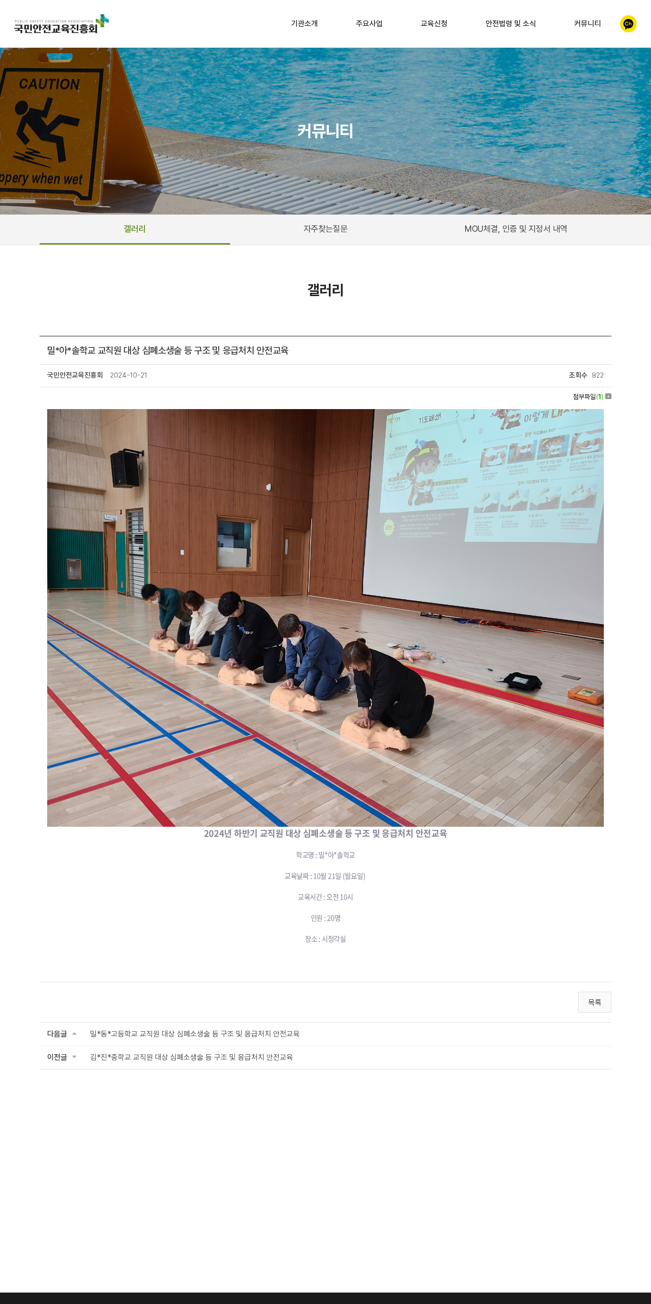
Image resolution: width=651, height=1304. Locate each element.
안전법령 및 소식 (511, 23)
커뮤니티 (587, 23)
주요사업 (369, 23)
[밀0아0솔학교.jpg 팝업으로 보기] (325, 415)
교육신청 (434, 23)
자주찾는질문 (326, 229)
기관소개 (304, 23)
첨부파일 (588, 396)
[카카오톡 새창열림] (628, 23)
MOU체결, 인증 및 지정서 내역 (516, 229)
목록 (594, 1002)
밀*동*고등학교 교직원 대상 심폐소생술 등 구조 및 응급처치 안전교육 (195, 1033)
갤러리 (135, 229)
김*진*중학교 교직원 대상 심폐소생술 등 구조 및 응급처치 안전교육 (191, 1057)
